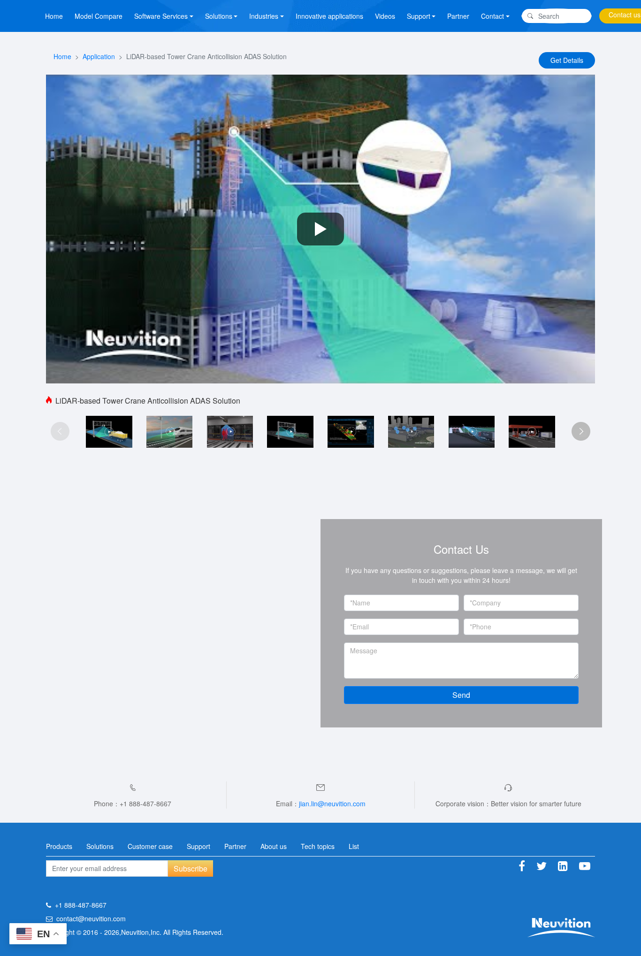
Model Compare (98, 16)
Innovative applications (329, 16)
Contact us (625, 14)
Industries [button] (263, 16)
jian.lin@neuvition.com (332, 803)
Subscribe (190, 868)
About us (273, 846)
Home (54, 16)
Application (99, 56)
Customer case (150, 846)
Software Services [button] (161, 16)
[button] (581, 431)
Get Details (566, 60)
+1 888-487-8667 (81, 905)
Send (461, 694)
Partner (458, 16)
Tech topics (318, 846)
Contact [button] (492, 16)
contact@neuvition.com (91, 918)
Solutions (100, 846)
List (354, 846)
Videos (385, 16)
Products (59, 846)
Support (198, 846)
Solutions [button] (218, 16)
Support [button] (418, 16)
